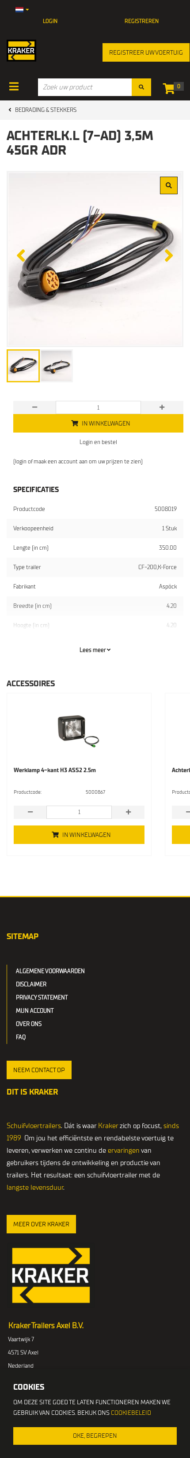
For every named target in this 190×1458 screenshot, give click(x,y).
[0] (171, 90)
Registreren (142, 21)
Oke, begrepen (95, 1435)
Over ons (29, 1024)
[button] (39, 1070)
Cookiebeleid (131, 1413)
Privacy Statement (42, 997)
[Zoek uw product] (141, 87)
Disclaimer (31, 984)
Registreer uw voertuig (146, 52)
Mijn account (35, 1010)
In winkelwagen (86, 835)
